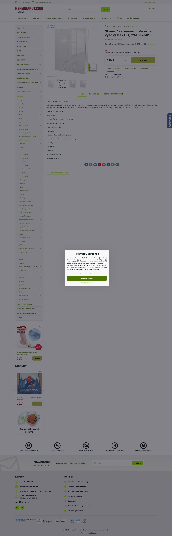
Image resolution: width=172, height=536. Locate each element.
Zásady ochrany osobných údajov (87, 273)
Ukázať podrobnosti (87, 283)
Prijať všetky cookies (87, 278)
